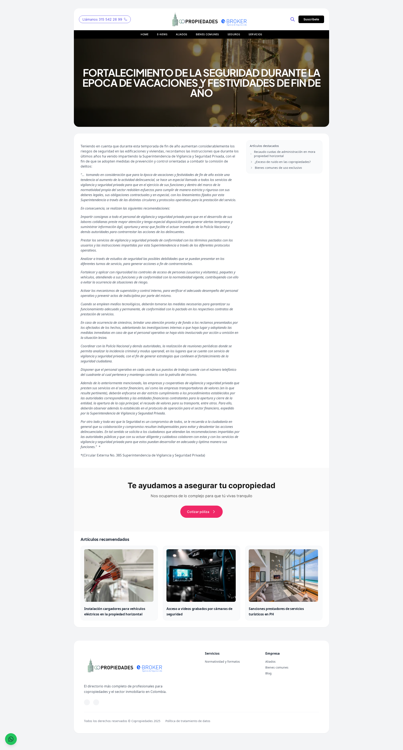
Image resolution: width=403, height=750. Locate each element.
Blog (268, 673)
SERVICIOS (255, 34)
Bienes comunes (276, 667)
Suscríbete (311, 19)
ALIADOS (181, 34)
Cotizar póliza (198, 512)
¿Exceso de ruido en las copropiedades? (283, 162)
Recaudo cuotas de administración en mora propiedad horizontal (284, 154)
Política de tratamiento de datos (187, 721)
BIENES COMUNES (207, 34)
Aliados (270, 661)
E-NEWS (162, 34)
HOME (144, 34)
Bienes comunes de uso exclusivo (278, 168)
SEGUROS (234, 34)
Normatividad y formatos (222, 661)
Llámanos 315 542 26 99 (102, 19)
